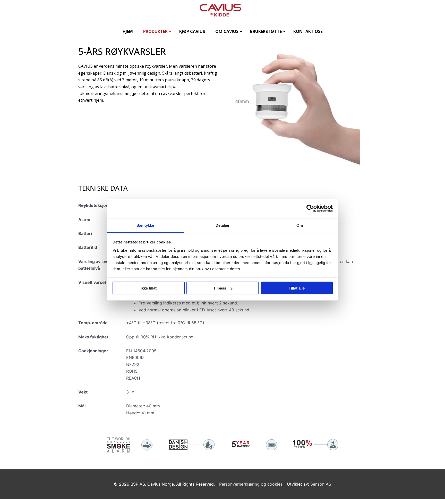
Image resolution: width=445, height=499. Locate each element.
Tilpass (219, 288)
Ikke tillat (149, 288)
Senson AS (320, 484)
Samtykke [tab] (145, 225)
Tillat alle (297, 288)
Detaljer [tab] (223, 225)
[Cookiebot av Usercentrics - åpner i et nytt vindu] (310, 208)
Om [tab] (299, 225)
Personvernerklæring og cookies (251, 484)
